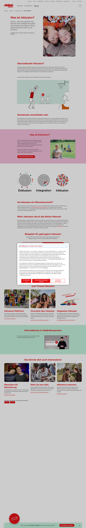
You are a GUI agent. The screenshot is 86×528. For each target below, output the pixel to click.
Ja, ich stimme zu (26, 281)
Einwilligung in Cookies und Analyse (31, 246)
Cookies (56, 264)
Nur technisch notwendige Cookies (41, 281)
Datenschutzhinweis (23, 267)
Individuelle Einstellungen (55, 258)
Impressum (45, 267)
